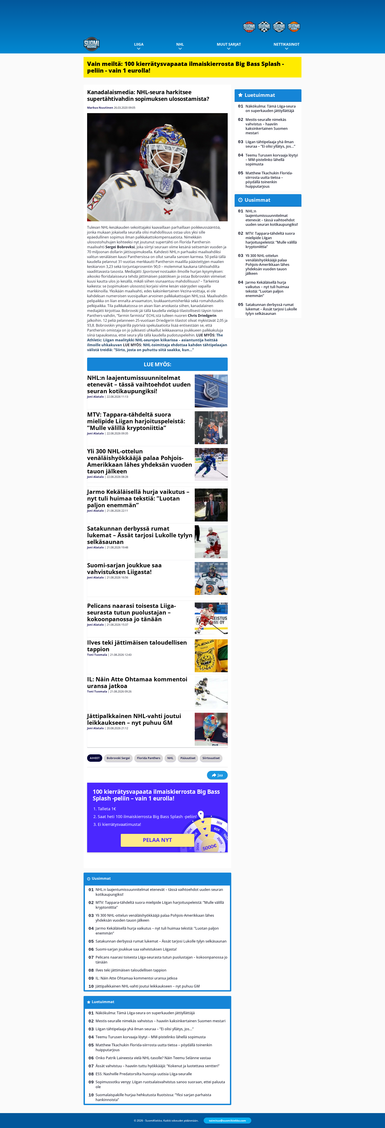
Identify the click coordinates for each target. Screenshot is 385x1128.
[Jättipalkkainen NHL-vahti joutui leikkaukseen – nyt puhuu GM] (211, 729)
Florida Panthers (148, 758)
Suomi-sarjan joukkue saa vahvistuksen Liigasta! (124, 568)
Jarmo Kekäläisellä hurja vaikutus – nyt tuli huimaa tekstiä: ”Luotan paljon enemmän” (138, 498)
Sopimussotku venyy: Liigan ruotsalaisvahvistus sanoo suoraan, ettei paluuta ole (160, 1084)
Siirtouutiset (211, 758)
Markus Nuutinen (100, 108)
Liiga (138, 44)
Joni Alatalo (95, 397)
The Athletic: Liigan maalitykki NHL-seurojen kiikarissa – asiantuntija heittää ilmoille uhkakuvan (155, 340)
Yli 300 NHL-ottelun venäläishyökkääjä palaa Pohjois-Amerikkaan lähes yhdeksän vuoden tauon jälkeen (139, 461)
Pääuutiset (187, 758)
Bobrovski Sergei (118, 758)
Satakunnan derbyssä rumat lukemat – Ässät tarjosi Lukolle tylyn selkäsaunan (139, 535)
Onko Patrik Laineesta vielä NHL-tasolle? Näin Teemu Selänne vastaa (153, 1057)
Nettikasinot (286, 44)
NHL (180, 44)
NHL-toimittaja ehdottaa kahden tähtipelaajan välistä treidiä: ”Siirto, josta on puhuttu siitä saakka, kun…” (157, 347)
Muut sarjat (229, 44)
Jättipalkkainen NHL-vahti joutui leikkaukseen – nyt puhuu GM (134, 719)
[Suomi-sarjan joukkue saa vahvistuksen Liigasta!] (211, 578)
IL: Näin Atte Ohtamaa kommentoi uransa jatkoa (137, 682)
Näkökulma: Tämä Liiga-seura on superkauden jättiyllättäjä (145, 1012)
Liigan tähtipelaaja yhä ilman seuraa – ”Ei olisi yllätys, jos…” (145, 1028)
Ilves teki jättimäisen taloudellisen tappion (137, 645)
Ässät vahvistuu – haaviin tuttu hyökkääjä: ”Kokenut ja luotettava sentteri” (157, 1065)
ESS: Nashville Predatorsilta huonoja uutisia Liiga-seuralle (144, 1073)
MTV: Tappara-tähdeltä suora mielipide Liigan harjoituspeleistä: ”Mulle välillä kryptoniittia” (136, 421)
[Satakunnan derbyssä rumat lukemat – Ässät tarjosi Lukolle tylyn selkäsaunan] (211, 541)
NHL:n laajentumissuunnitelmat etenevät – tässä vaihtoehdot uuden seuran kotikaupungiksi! (139, 384)
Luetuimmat (103, 1001)
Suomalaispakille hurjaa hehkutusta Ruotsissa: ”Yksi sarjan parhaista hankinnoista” (153, 1097)
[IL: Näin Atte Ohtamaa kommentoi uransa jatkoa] (211, 692)
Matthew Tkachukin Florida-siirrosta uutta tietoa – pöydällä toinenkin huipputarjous (154, 1047)
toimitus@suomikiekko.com (227, 1120)
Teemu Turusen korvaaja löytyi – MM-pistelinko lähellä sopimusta (151, 1036)
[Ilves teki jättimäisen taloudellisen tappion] (211, 655)
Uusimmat (101, 878)
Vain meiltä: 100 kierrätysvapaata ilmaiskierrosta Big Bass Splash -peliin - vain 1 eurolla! (185, 67)
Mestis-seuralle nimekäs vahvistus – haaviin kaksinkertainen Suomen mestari (160, 1020)
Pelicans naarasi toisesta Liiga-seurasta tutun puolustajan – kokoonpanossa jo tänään (131, 612)
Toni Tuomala (97, 655)
